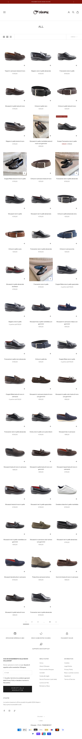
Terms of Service (69, 679)
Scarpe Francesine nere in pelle (67, 141)
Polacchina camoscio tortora (41, 577)
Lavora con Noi (44, 683)
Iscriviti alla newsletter (17, 689)
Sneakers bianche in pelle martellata (67, 504)
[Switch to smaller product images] (7, 37)
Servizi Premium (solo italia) (48, 679)
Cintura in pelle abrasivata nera (67, 214)
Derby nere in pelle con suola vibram (41, 432)
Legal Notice (68, 666)
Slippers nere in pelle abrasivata (41, 71)
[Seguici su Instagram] (9, 711)
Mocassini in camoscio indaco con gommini (67, 323)
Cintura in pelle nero (41, 106)
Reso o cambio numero (71, 673)
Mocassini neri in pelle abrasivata (41, 214)
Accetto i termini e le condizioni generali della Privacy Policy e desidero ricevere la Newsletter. (16, 680)
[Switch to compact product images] (11, 37)
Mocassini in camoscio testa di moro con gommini (41, 395)
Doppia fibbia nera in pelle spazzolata (67, 284)
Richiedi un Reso (45, 686)
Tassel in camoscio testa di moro (15, 71)
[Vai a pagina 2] (56, 622)
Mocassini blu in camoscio (67, 432)
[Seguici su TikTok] (15, 711)
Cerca (41, 663)
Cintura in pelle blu (41, 359)
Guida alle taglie (44, 676)
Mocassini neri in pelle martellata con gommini (15, 541)
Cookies (66, 663)
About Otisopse (44, 666)
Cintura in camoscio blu (67, 249)
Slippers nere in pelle (15, 322)
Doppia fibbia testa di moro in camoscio (15, 395)
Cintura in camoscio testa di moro (40, 179)
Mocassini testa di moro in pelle (15, 504)
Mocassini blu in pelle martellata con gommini (41, 323)
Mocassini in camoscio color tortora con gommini (41, 541)
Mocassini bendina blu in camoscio (15, 577)
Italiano (40, 716)
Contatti (42, 673)
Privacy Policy (68, 669)
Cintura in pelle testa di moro (67, 106)
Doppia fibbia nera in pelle (67, 359)
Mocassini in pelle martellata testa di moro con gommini (41, 142)
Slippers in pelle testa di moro (15, 141)
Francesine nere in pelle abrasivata (67, 179)
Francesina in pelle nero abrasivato (15, 359)
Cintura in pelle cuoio (15, 249)
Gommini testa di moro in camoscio (67, 577)
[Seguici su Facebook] (4, 711)
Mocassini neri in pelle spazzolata (41, 504)
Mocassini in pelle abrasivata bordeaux (15, 285)
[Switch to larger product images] (4, 37)
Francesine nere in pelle (67, 71)
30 (50, 622)
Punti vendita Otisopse (47, 669)
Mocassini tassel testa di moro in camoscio (67, 468)
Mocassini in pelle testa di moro (15, 106)
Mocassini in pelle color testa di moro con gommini (67, 395)
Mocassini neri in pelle (15, 214)
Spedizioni (67, 676)
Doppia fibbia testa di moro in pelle (15, 179)
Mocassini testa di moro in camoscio (15, 467)
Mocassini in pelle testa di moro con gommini (41, 468)
